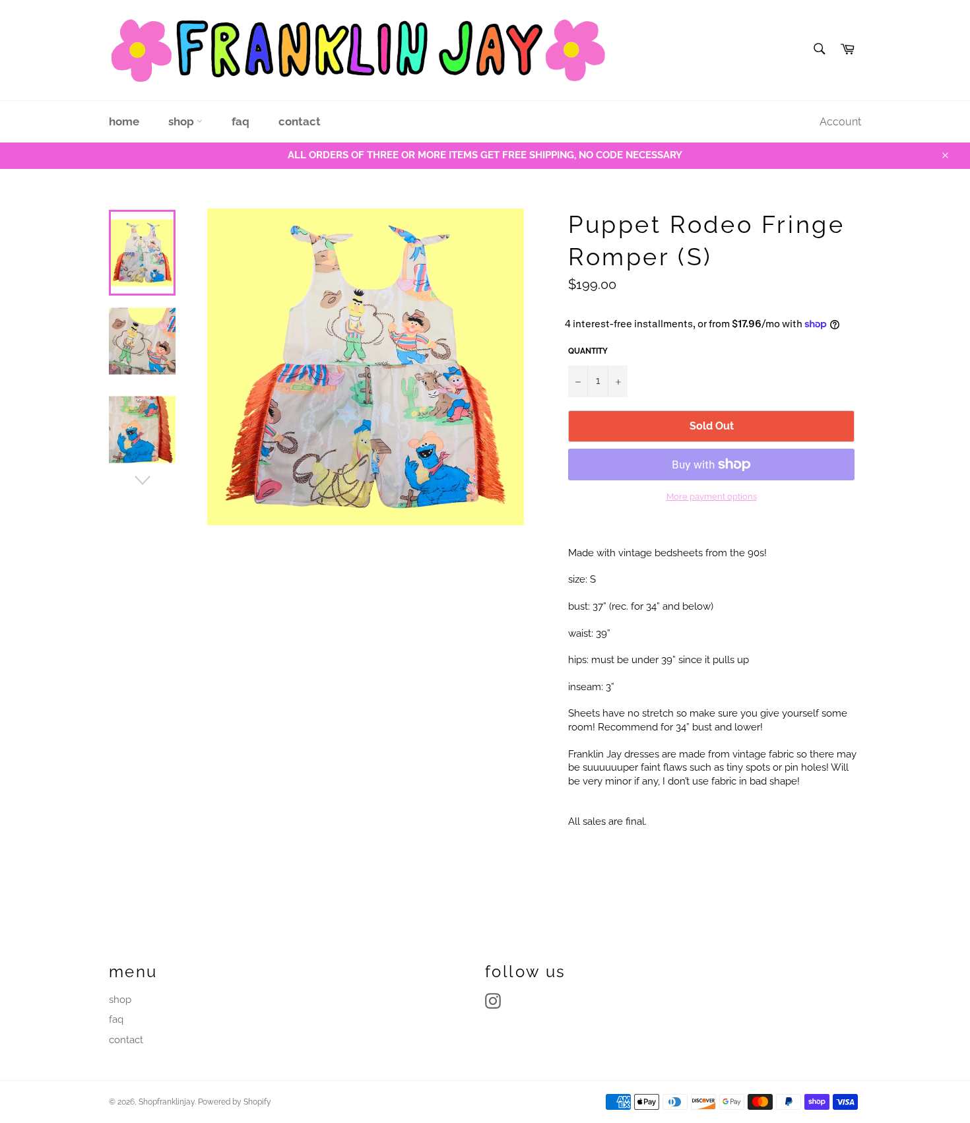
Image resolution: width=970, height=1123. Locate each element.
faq (240, 121)
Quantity (588, 351)
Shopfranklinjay (167, 1102)
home (124, 121)
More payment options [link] (711, 496)
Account (840, 121)
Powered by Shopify (234, 1102)
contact (299, 121)
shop (182, 121)
